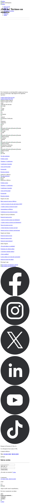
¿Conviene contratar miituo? (7, 251)
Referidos (6, 13)
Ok (2, 494)
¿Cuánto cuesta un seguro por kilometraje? (11, 222)
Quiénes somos (4, 158)
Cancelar (3, 497)
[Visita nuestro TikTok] (15, 443)
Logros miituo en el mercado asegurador (10, 256)
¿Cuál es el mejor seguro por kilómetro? (10, 219)
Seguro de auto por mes (6, 235)
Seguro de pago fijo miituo (7, 259)
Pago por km (7, 6)
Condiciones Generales (6, 164)
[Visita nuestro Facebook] (15, 295)
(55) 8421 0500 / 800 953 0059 (8, 479)
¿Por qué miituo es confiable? (8, 246)
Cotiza (14, 472)
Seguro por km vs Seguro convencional (10, 230)
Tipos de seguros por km (7, 225)
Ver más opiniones (5, 156)
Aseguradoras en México (7, 209)
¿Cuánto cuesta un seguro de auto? (9, 206)
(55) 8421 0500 (7, 454)
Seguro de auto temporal (6, 241)
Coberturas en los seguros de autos (9, 212)
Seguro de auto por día (6, 238)
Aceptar (3, 498)
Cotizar (2, 501)
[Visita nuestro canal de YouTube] (15, 414)
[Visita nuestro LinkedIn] (15, 384)
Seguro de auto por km (6, 217)
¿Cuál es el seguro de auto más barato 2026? (11, 204)
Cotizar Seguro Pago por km (7, 97)
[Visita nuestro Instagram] (15, 324)
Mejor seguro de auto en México (8, 201)
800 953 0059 (15, 454)
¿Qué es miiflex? (5, 254)
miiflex (5, 15)
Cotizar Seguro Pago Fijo (7, 99)
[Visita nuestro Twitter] (15, 354)
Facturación (3, 169)
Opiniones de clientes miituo (7, 249)
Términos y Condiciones (7, 161)
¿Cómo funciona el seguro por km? (9, 227)
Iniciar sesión (4, 469)
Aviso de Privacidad (5, 166)
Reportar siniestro (5, 172)
